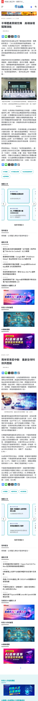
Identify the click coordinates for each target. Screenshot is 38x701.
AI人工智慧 (16, 18)
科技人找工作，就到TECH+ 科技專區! (19, 1)
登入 (13, 235)
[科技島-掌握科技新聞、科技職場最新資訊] (19, 6)
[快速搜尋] (36, 7)
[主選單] (2, 7)
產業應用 (9, 18)
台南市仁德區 (14, 191)
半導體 (5, 172)
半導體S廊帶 (15, 172)
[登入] (31, 7)
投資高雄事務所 (27, 172)
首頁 (4, 18)
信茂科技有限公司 (15, 198)
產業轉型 (6, 176)
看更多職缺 (18, 225)
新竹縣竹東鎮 (14, 208)
